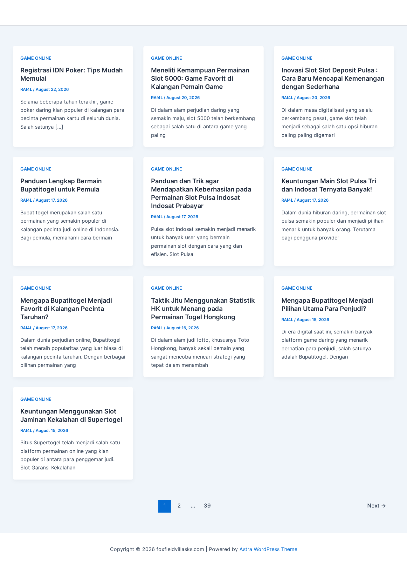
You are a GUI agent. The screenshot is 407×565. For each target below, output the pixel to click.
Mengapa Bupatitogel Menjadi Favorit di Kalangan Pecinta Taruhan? (66, 309)
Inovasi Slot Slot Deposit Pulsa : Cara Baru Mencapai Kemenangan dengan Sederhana (332, 78)
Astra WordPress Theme (268, 549)
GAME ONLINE (36, 58)
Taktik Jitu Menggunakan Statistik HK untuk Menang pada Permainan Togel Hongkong (203, 309)
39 (207, 505)
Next (376, 505)
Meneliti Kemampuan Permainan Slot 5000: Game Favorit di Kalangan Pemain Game (200, 78)
